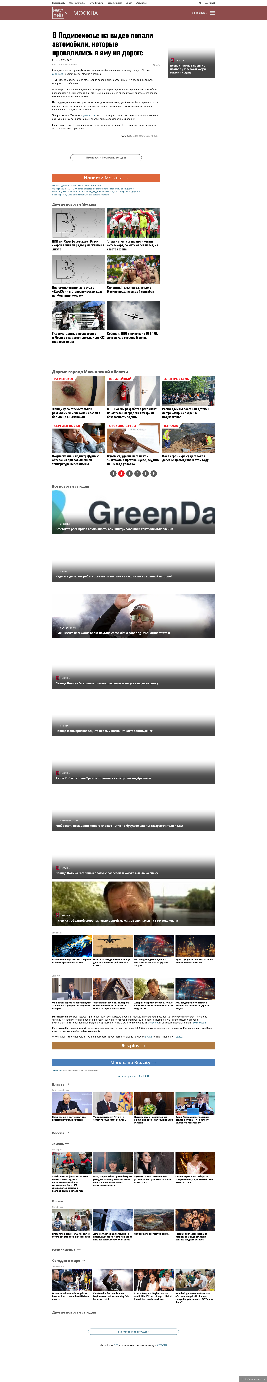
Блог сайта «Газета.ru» (64, 64)
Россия (58, 1133)
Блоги (57, 1201)
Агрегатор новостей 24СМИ (133, 1076)
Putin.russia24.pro (60, 1090)
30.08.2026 (198, 13)
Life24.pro (56, 1149)
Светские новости (57, 1071)
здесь (179, 1036)
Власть (58, 1084)
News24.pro (57, 1207)
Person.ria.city (114, 2)
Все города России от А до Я (133, 1331)
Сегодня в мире (66, 1261)
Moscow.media (77, 2)
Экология (141, 2)
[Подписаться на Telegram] (199, 3)
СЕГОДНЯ (162, 1345)
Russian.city (58, 2)
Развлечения (64, 1250)
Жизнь (58, 1144)
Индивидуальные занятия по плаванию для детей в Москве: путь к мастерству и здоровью (96, 191)
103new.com (200, 1022)
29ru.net (56, 975)
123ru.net (209, 2)
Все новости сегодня (70, 486)
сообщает (57, 73)
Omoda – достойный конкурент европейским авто (76, 185)
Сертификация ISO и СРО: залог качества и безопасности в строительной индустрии (93, 188)
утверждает (89, 115)
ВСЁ (116, 1345)
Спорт (129, 2)
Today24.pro (58, 1266)
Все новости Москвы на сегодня (106, 157)
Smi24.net (56, 932)
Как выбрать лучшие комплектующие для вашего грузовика (81, 194)
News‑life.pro (96, 2)
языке (148, 1036)
